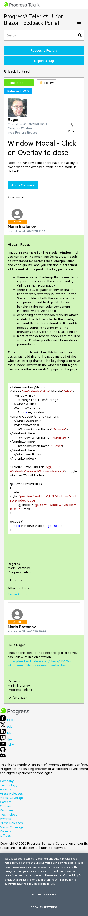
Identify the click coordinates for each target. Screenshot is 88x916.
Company (7, 781)
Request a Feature (44, 50)
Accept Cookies (44, 894)
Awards (5, 789)
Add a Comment (23, 185)
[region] (44, 884)
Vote (71, 131)
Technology (8, 785)
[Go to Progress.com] (15, 713)
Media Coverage (12, 798)
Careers (5, 802)
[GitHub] (3, 751)
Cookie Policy (70, 875)
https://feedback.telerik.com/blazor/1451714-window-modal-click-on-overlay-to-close (39, 663)
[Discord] (3, 756)
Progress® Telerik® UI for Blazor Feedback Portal (33, 19)
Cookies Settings (44, 907)
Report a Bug (44, 61)
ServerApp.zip (18, 594)
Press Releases (11, 793)
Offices (5, 806)
